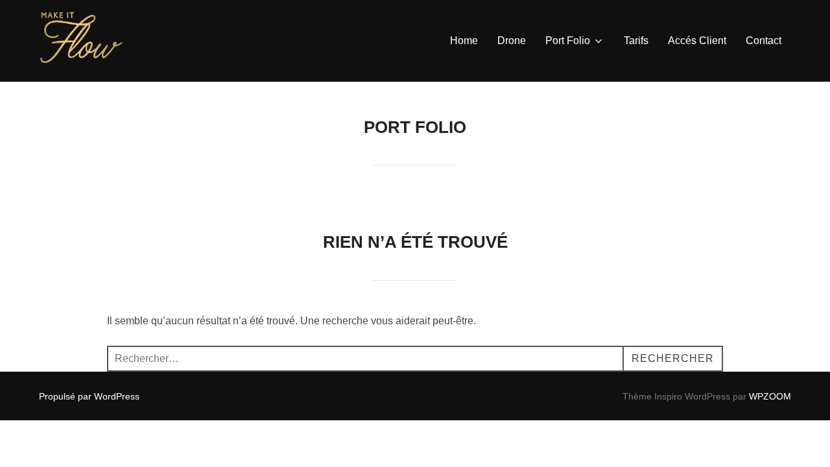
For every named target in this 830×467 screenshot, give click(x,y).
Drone (511, 40)
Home (464, 40)
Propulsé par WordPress (89, 396)
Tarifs (636, 40)
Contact (763, 40)
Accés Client (697, 40)
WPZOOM (770, 396)
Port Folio (567, 40)
